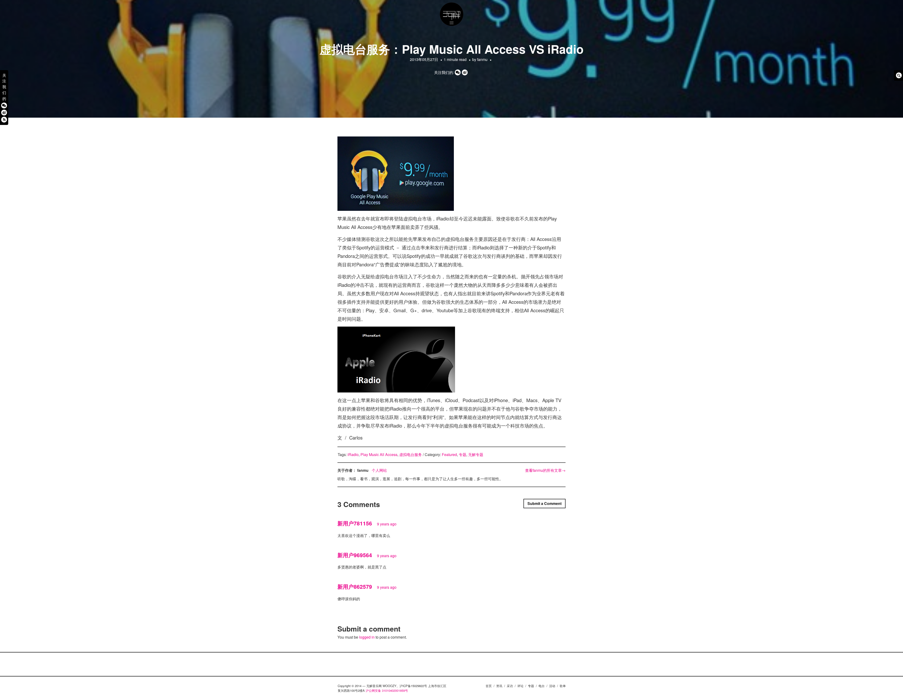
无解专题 (475, 454)
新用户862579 (354, 586)
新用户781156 (354, 523)
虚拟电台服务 (410, 454)
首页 (489, 686)
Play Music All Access (378, 454)
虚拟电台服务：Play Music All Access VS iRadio (452, 48)
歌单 (563, 686)
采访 (510, 686)
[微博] (4, 112)
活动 (552, 686)
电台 (542, 686)
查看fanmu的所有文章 (545, 470)
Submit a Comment (544, 503)
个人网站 (379, 470)
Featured (449, 454)
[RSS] (4, 119)
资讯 (499, 686)
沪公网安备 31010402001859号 (387, 690)
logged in (367, 637)
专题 (462, 454)
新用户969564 (354, 555)
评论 (520, 686)
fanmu (482, 59)
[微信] (4, 105)
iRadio (353, 454)
